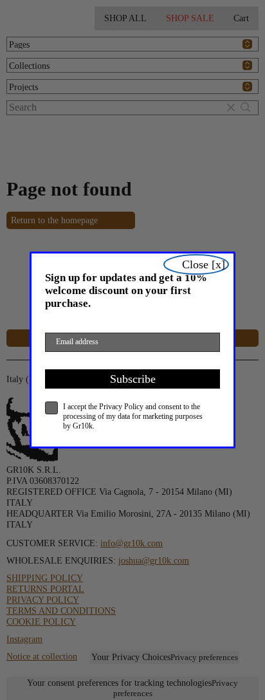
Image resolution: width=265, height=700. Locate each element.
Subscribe (133, 379)
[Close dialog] (196, 264)
